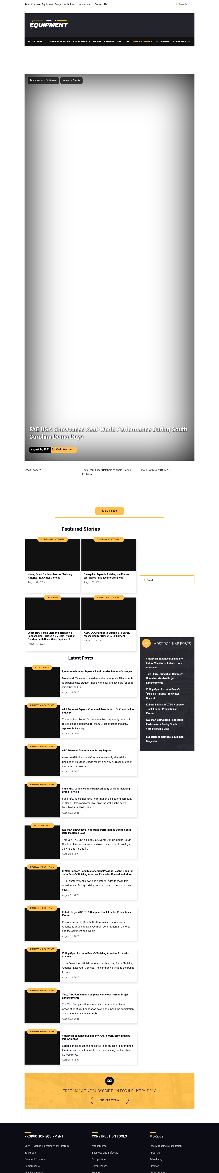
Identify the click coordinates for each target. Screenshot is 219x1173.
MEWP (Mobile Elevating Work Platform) (48, 1146)
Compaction (99, 1159)
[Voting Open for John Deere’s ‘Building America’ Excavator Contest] (52, 555)
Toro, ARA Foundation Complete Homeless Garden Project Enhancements (164, 678)
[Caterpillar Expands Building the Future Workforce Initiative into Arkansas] (108, 555)
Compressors (32, 1166)
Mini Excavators (60, 41)
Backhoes (30, 1153)
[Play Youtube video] (52, 484)
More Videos (109, 511)
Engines (109, 41)
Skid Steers (35, 41)
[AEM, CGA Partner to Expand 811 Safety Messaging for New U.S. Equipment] (108, 614)
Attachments (81, 41)
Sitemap (154, 1166)
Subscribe (179, 41)
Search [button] (176, 4)
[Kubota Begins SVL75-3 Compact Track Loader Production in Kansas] (42, 924)
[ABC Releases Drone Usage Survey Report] (42, 761)
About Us (155, 1153)
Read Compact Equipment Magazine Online (49, 4)
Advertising (156, 1159)
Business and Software (43, 80)
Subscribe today (109, 1100)
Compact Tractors (35, 1159)
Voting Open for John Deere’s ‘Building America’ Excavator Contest (163, 693)
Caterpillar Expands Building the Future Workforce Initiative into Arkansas (164, 663)
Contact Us (101, 4)
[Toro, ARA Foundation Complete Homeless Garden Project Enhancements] (42, 1006)
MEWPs (97, 41)
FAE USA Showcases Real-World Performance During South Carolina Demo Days (164, 724)
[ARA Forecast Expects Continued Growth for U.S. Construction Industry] (42, 721)
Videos (165, 41)
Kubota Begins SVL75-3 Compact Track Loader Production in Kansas (165, 709)
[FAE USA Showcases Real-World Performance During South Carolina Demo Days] (42, 842)
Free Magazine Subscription (166, 1146)
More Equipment (143, 41)
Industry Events (71, 80)
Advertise (84, 4)
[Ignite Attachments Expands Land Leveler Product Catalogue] (42, 682)
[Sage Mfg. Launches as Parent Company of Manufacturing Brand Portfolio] (42, 800)
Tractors (123, 41)
